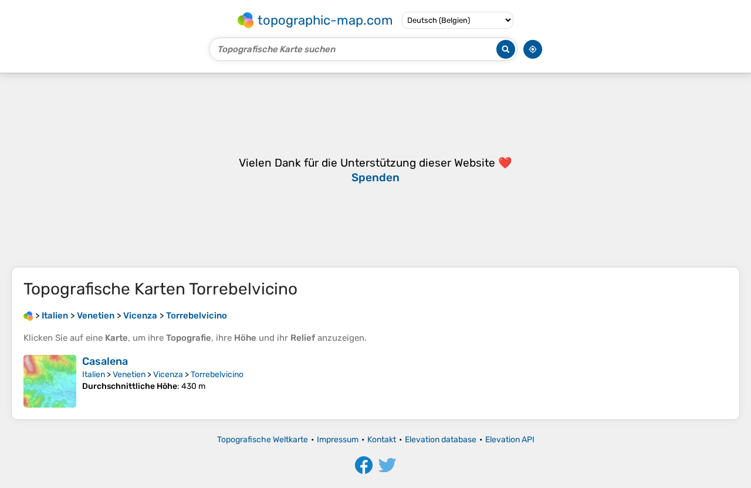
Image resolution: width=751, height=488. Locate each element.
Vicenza (168, 374)
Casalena (105, 361)
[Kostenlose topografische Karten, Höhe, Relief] (28, 315)
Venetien (129, 374)
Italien (93, 374)
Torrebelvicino (217, 374)
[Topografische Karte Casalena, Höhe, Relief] (49, 381)
